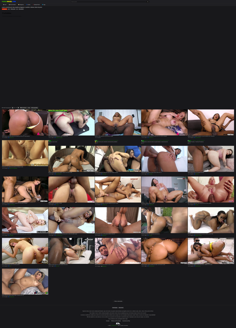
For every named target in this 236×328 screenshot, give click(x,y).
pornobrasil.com (114, 325)
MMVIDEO (104, 235)
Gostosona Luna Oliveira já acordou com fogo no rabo (12, 166)
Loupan (57, 204)
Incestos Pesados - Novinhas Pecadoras (196, 141)
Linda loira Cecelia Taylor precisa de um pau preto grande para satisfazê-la (16, 233)
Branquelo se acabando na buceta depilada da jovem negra (106, 203)
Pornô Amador (13, 4)
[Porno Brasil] (9, 2)
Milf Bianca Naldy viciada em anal (147, 203)
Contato (107, 320)
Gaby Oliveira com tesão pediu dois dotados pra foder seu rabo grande (16, 136)
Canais (29, 4)
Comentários (23, 107)
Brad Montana (198, 137)
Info (29, 107)
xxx (17, 9)
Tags (44, 4)
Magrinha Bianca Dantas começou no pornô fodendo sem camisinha (201, 136)
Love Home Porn (59, 235)
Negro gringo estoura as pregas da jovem (196, 172)
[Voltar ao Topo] (232, 324)
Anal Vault (104, 173)
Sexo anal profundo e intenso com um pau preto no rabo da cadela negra (62, 233)
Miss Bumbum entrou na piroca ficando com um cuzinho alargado (154, 136)
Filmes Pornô (121, 307)
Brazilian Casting (59, 137)
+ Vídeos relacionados (118, 301)
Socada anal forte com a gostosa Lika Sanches (150, 233)
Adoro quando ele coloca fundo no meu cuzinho (104, 264)
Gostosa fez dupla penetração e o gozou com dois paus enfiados (14, 203)
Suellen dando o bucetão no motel (55, 203)
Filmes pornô (13, 9)
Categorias (21, 4)
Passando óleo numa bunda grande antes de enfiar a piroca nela (200, 233)
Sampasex (5, 9)
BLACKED (11, 235)
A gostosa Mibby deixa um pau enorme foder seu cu (151, 172)
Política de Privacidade (116, 320)
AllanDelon (104, 266)
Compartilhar (35, 107)
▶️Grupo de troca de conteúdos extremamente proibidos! (106, 141)
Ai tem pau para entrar (52, 141)
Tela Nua (150, 235)
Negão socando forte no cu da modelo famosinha (58, 264)
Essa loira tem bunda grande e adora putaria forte (58, 136)
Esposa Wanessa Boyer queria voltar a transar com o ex (13, 295)
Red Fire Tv (11, 137)
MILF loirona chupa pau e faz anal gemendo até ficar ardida (199, 203)
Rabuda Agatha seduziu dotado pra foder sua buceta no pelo (153, 264)
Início (5, 4)
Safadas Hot (104, 204)
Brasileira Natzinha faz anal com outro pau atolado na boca (106, 172)
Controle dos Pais (126, 320)
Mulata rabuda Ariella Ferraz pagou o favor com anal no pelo (60, 172)
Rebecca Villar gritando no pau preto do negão (104, 136)
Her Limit (57, 266)
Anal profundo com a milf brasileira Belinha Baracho (105, 233)
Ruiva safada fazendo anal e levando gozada (11, 264)
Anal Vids (150, 173)
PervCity (196, 204)
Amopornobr (11, 296)
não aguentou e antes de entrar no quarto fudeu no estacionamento (154, 141)
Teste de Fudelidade (13, 168)
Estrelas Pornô (37, 4)
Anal (9, 9)
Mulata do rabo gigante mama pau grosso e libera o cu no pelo (200, 264)
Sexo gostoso (21, 9)
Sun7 (10, 266)
